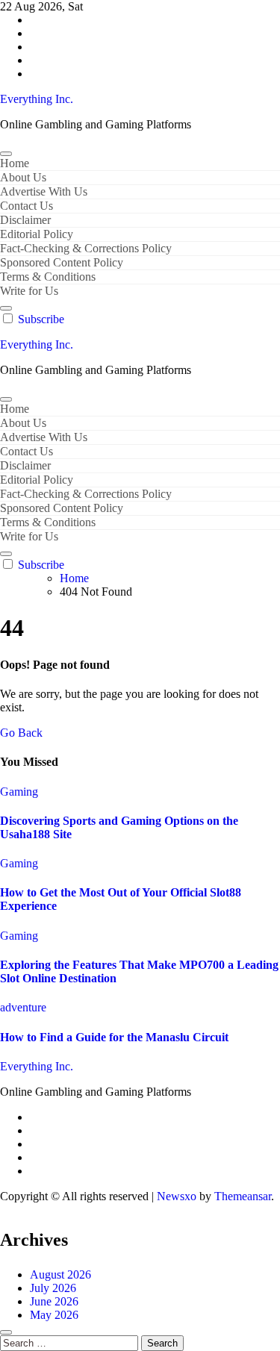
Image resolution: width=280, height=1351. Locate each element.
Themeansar (242, 1196)
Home (14, 163)
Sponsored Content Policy (61, 262)
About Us (23, 177)
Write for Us (29, 290)
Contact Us (26, 205)
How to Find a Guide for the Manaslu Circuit (114, 1037)
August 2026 (60, 1274)
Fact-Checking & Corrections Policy (86, 248)
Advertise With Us (43, 191)
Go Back (21, 732)
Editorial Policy (36, 234)
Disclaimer (25, 219)
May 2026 (54, 1314)
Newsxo (176, 1196)
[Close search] (6, 1332)
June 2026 (54, 1301)
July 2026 (53, 1288)
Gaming (19, 791)
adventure (23, 1007)
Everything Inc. (36, 99)
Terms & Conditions (48, 276)
